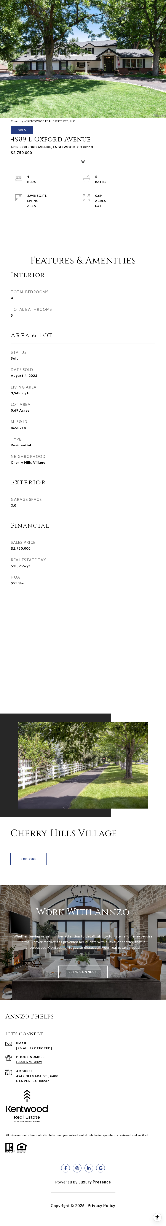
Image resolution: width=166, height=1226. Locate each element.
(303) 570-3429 (29, 1062)
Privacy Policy (101, 1205)
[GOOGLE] (100, 1168)
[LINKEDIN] (89, 1168)
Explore (29, 859)
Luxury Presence (94, 1182)
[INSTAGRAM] (77, 1168)
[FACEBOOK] (65, 1168)
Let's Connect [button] (83, 972)
